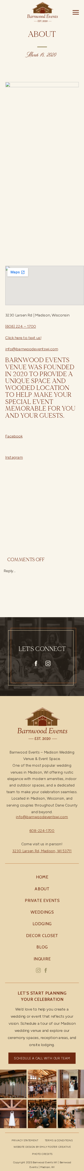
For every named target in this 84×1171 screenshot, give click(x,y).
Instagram (14, 457)
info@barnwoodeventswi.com (31, 349)
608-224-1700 (42, 830)
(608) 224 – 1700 (20, 326)
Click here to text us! (23, 337)
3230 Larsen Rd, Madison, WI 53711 (42, 851)
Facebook (13, 436)
